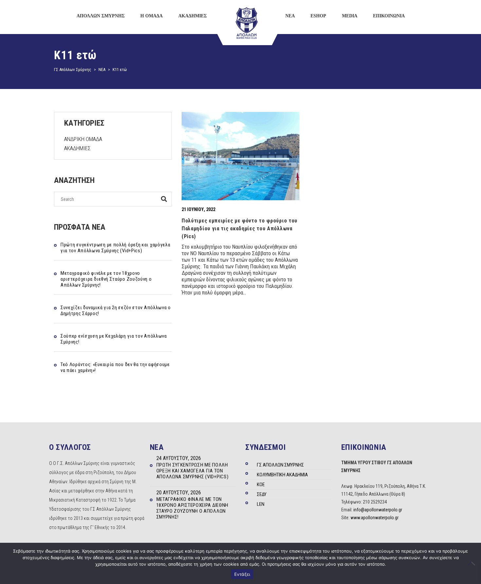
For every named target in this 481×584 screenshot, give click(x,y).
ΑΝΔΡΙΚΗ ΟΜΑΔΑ (83, 139)
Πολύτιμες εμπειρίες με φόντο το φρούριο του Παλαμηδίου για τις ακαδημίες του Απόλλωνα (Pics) (239, 228)
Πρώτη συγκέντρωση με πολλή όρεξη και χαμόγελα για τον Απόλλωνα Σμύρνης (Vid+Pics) (115, 248)
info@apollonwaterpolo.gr (377, 509)
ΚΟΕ (261, 484)
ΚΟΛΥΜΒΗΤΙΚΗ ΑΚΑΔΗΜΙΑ (282, 475)
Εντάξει (242, 574)
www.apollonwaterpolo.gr (374, 517)
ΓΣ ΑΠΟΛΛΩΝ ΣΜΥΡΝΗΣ (280, 465)
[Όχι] (473, 563)
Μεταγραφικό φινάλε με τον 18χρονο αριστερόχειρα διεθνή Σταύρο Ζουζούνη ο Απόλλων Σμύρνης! (106, 279)
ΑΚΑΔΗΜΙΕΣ (77, 148)
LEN (260, 504)
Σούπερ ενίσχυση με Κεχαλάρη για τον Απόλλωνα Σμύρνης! (114, 339)
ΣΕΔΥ (261, 494)
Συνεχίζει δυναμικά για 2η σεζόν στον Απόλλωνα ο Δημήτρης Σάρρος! (116, 310)
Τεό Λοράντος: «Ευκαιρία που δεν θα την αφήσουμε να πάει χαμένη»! (115, 367)
